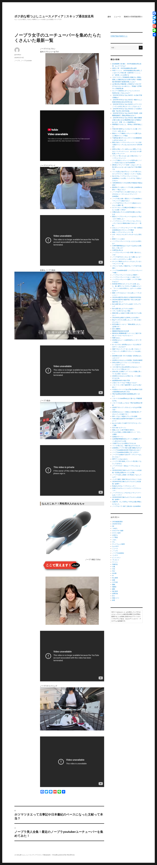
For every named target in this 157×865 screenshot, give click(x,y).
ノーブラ (17, 60)
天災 (113, 569)
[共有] (154, 35)
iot (113, 526)
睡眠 (113, 584)
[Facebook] (154, 13)
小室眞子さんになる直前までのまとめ (124, 443)
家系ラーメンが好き (118, 239)
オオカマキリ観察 (117, 531)
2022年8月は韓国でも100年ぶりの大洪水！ (126, 317)
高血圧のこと (123, 36)
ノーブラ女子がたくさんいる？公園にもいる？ (126, 257)
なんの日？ (115, 546)
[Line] (154, 30)
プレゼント (115, 560)
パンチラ (115, 555)
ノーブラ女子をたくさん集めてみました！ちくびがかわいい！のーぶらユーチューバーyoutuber (126, 194)
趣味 (109, 16)
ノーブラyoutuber (26, 60)
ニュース (117, 16)
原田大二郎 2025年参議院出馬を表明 (125, 68)
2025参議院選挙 (117, 522)
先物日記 (115, 564)
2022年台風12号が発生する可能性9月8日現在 (126, 297)
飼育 (113, 600)
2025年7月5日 (116, 524)
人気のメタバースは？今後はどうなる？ (124, 383)
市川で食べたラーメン (119, 428)
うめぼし (115, 528)
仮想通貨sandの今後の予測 (121, 380)
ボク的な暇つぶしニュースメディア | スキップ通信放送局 (54, 16)
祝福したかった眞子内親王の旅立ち (123, 430)
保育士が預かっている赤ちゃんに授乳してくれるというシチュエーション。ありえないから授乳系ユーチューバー (126, 151)
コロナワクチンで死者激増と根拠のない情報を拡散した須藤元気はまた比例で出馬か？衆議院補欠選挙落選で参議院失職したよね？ (126, 79)
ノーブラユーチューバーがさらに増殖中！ (125, 275)
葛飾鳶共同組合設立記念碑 (120, 331)
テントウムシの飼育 (118, 544)
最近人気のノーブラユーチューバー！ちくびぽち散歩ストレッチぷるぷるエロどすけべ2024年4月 (127, 144)
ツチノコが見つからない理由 (121, 311)
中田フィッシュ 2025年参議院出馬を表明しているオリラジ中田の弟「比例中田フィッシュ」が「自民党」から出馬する (127, 73)
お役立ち (115, 535)
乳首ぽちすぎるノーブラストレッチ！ (124, 486)
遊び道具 (115, 591)
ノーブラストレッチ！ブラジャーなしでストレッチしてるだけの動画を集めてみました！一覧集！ (126, 223)
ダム (113, 542)
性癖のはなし (116, 338)
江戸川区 (115, 582)
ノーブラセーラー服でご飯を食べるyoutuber (126, 506)
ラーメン (115, 562)
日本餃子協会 (115, 36)
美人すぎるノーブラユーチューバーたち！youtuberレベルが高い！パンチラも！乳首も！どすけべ (127, 178)
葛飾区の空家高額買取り (133, 16)
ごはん (114, 540)
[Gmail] (154, 26)
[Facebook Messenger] (154, 22)
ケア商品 (115, 537)
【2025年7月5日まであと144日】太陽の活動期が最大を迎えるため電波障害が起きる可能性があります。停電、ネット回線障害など (127, 120)
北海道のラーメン (117, 437)
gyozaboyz (17, 54)
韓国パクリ (115, 598)
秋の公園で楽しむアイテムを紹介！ (123, 309)
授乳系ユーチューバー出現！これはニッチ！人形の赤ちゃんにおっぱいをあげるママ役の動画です (126, 167)
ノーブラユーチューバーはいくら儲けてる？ (126, 277)
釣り (113, 596)
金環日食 (115, 593)
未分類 (114, 573)
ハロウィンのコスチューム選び (122, 259)
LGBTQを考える (117, 250)
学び (113, 571)
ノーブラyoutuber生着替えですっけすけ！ (125, 452)
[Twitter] (154, 17)
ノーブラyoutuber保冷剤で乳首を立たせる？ (126, 450)
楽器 (113, 580)
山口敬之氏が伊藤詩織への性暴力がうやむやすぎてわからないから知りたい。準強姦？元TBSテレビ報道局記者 (127, 86)
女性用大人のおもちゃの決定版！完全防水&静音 (127, 360)
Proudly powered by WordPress (63, 855)
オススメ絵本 (116, 533)
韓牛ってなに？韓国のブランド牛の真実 (124, 416)
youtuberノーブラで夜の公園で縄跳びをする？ (127, 448)
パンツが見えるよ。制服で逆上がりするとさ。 (126, 446)
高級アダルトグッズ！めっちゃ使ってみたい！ (126, 349)
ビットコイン (116, 557)
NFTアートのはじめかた (120, 459)
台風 (113, 566)
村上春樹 (115, 578)
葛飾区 (114, 587)
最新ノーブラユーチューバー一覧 (122, 232)
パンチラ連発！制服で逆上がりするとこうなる (126, 479)
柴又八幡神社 (116, 329)
